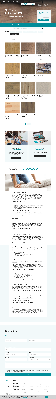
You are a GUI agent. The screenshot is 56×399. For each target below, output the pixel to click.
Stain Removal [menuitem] (39, 383)
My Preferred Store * (31, 357)
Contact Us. (21, 24)
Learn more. (25, 397)
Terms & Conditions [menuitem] (45, 390)
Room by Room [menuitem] (46, 384)
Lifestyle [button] (18, 31)
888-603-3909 (15, 1)
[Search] (42, 28)
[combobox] (27, 28)
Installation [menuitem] (38, 391)
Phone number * (7, 352)
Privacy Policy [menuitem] (46, 391)
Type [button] (12, 31)
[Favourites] (51, 5)
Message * (6, 362)
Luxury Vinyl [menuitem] (24, 384)
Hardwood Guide (46, 17)
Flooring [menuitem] (23, 383)
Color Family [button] (26, 31)
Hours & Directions (39, 5)
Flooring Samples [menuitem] (32, 384)
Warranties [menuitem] (38, 390)
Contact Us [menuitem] (45, 387)
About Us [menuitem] (45, 383)
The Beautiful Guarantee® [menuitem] (39, 388)
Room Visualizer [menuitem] (31, 383)
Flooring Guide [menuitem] (39, 386)
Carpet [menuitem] (23, 387)
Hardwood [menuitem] (23, 386)
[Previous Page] (23, 124)
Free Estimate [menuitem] (24, 392)
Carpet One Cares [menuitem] (46, 386)
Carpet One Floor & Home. (12, 393)
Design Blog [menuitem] (31, 389)
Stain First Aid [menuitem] (39, 384)
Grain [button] (40, 31)
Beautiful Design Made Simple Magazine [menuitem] (31, 387)
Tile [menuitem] (22, 390)
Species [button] (33, 31)
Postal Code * (7, 357)
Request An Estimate (46, 5)
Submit (28, 374)
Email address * (30, 352)
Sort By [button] (13, 39)
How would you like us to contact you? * (11, 347)
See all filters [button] (14, 34)
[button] (50, 5)
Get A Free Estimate (43, 19)
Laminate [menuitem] (23, 389)
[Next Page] (33, 124)
